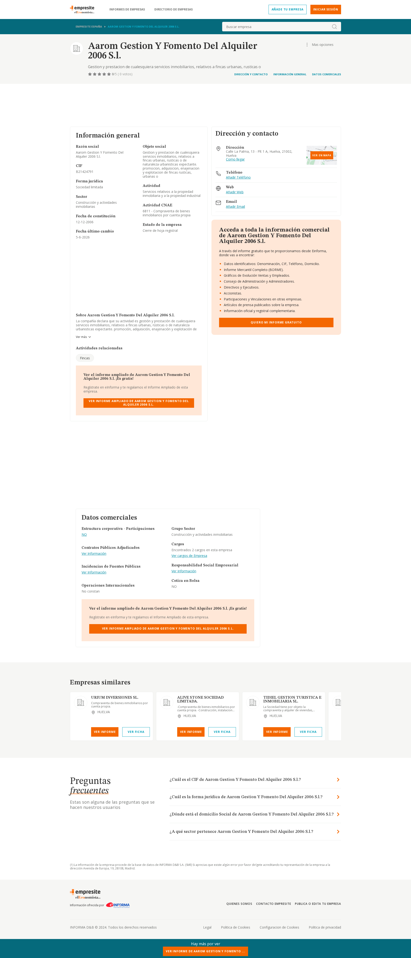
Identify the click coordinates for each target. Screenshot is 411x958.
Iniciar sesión (325, 9)
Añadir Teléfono (238, 177)
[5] (109, 74)
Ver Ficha (136, 732)
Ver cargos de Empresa (189, 556)
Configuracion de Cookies (279, 927)
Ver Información (94, 554)
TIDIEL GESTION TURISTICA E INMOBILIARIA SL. (292, 699)
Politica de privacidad (325, 927)
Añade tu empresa (287, 9)
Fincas (85, 358)
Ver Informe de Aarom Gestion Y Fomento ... (205, 951)
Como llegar (235, 159)
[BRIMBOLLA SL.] (339, 702)
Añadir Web (235, 192)
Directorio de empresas (173, 9)
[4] (104, 74)
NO (84, 535)
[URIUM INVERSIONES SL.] (80, 702)
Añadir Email (235, 207)
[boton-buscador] (334, 26)
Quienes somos (239, 904)
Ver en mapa (321, 155)
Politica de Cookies (235, 927)
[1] (90, 74)
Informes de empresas (127, 9)
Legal (207, 927)
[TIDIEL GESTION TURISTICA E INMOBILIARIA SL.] (252, 702)
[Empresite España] (84, 9)
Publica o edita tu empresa (318, 904)
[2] (95, 74)
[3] (100, 74)
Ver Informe (105, 732)
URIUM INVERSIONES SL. (114, 698)
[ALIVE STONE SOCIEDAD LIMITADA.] (166, 702)
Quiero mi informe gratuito (276, 322)
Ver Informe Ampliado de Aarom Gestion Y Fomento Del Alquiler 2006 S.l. (139, 402)
